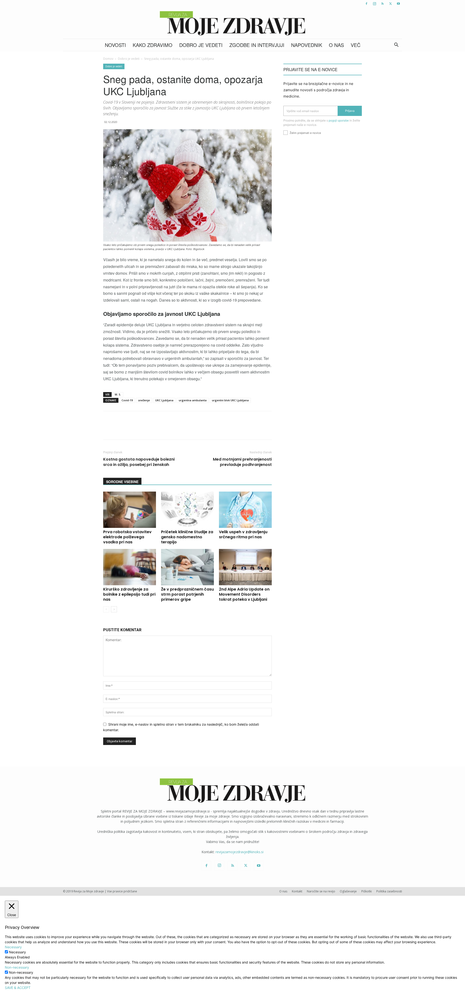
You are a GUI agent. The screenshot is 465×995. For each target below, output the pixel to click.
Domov (108, 59)
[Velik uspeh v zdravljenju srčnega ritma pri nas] (245, 510)
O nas (336, 44)
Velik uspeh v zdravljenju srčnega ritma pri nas (243, 534)
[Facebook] (366, 3)
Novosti (115, 44)
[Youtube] (398, 3)
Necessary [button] (13, 947)
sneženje (144, 400)
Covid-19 (127, 400)
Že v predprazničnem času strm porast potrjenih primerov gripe (187, 594)
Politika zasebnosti (389, 891)
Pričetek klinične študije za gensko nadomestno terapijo (187, 537)
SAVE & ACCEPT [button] (18, 988)
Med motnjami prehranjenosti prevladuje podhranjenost (242, 462)
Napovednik (306, 44)
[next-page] (114, 609)
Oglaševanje (348, 891)
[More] (231, 429)
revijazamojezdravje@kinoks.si (240, 852)
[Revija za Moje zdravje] (232, 23)
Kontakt (297, 891)
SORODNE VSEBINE (122, 481)
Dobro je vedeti (201, 44)
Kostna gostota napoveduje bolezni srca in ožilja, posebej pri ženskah (139, 462)
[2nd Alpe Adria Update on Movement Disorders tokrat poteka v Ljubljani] (245, 567)
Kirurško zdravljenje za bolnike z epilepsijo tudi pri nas (129, 594)
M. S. (118, 394)
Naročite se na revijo (321, 891)
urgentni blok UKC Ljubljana (230, 400)
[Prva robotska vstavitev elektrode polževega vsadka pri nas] (129, 510)
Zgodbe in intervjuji (256, 44)
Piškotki (366, 891)
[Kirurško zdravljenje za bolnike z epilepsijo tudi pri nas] (129, 567)
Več (355, 44)
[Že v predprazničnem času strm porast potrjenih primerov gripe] (187, 567)
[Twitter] (390, 3)
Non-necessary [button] (17, 967)
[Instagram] (374, 3)
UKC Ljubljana (164, 400)
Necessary (17, 952)
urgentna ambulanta (193, 400)
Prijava (350, 111)
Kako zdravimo (152, 44)
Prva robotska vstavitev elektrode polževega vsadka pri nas (127, 537)
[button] (396, 45)
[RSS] (382, 3)
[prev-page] (106, 609)
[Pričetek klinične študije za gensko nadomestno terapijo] (187, 510)
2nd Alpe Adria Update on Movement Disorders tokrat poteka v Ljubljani (244, 594)
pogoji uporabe (339, 120)
